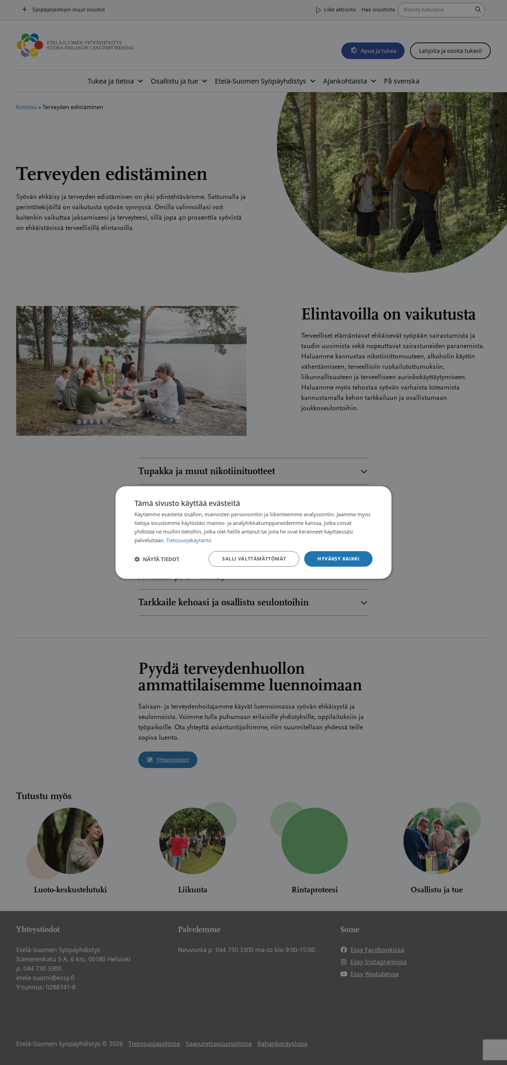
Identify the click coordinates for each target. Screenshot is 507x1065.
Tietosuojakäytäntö (188, 540)
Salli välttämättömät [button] (254, 558)
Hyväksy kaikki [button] (338, 558)
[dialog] (253, 532)
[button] (157, 559)
